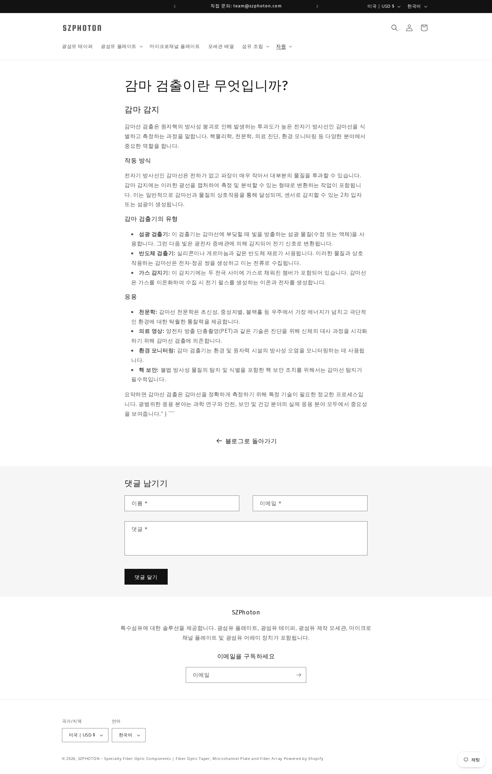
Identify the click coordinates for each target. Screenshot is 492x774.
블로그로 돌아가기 (251, 441)
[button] (121, 46)
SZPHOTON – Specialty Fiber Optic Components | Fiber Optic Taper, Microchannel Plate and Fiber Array (180, 758)
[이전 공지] (174, 6)
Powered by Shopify (304, 758)
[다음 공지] (317, 6)
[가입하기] (298, 675)
